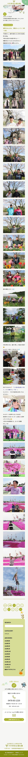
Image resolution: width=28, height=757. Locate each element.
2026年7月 (7, 643)
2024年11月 (8, 664)
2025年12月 (8, 651)
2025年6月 (7, 656)
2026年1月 (7, 648)
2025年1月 (7, 659)
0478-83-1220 (14, 700)
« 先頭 (9, 605)
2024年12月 (8, 662)
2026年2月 (7, 646)
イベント (7, 633)
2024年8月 (7, 667)
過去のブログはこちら (10, 669)
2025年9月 (7, 654)
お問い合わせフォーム (14, 719)
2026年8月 (7, 641)
